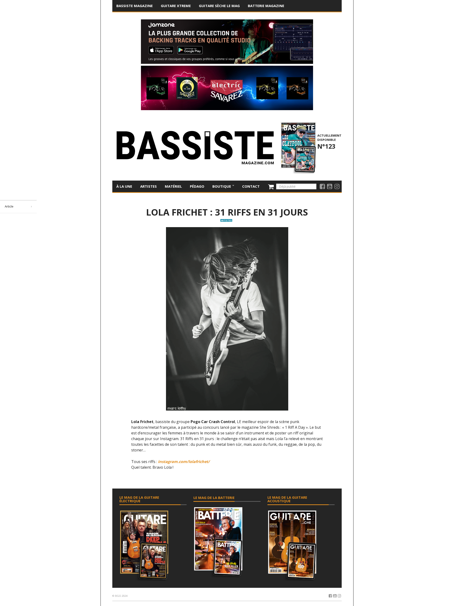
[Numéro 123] (297, 147)
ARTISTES (148, 186)
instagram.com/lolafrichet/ (184, 461)
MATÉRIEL (173, 186)
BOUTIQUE (222, 186)
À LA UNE (124, 186)
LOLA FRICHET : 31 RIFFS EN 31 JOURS (227, 212)
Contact (251, 186)
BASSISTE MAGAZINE (134, 5)
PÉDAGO (197, 186)
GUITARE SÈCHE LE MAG (219, 5)
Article (9, 206)
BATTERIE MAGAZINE (266, 5)
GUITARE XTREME (176, 5)
